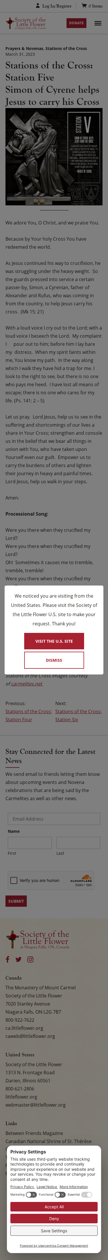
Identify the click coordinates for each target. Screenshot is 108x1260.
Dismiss (54, 660)
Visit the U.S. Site (54, 641)
